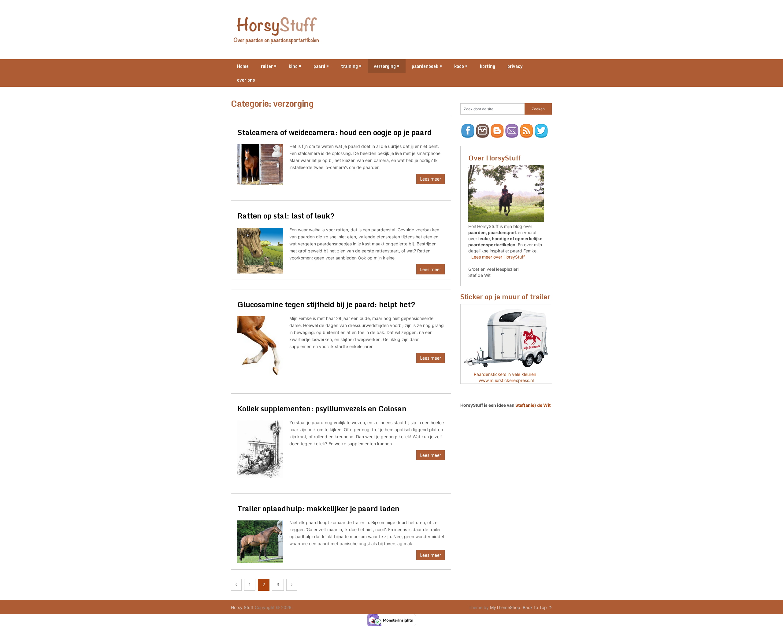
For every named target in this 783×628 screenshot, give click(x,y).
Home (243, 66)
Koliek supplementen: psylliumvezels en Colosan (321, 408)
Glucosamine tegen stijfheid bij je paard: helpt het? (326, 304)
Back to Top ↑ (537, 607)
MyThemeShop (505, 607)
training (349, 66)
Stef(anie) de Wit (533, 405)
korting (487, 66)
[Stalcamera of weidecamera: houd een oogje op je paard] (260, 164)
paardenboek (425, 66)
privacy (515, 66)
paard (319, 66)
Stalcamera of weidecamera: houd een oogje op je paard (334, 132)
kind (293, 66)
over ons (246, 79)
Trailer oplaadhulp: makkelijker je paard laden (318, 508)
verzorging (385, 66)
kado (459, 66)
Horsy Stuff (242, 607)
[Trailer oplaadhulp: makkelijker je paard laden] (260, 541)
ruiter (267, 66)
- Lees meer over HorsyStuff (496, 256)
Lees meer (430, 178)
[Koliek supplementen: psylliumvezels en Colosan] (260, 448)
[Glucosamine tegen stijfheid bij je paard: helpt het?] (260, 346)
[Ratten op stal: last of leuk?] (260, 250)
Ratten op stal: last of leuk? (286, 216)
